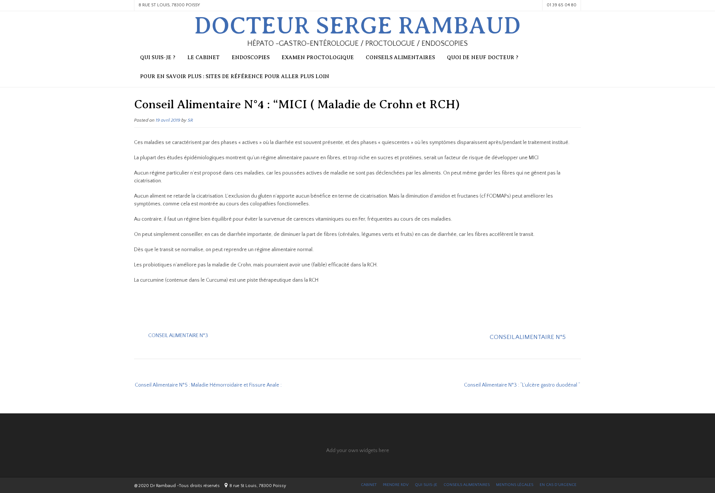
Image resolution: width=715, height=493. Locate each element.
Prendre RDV (396, 485)
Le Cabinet (203, 57)
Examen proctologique (318, 57)
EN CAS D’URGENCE (558, 485)
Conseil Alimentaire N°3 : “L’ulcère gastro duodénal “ (522, 385)
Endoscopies (251, 57)
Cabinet (368, 485)
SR (190, 120)
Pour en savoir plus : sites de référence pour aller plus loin (234, 76)
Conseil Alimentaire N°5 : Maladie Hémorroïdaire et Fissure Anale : (208, 385)
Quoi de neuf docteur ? (482, 57)
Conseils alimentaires (400, 57)
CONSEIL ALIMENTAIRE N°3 (178, 336)
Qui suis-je (426, 485)
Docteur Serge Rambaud (357, 26)
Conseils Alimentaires (467, 485)
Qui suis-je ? (157, 57)
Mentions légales (514, 485)
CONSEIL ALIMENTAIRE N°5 (528, 337)
